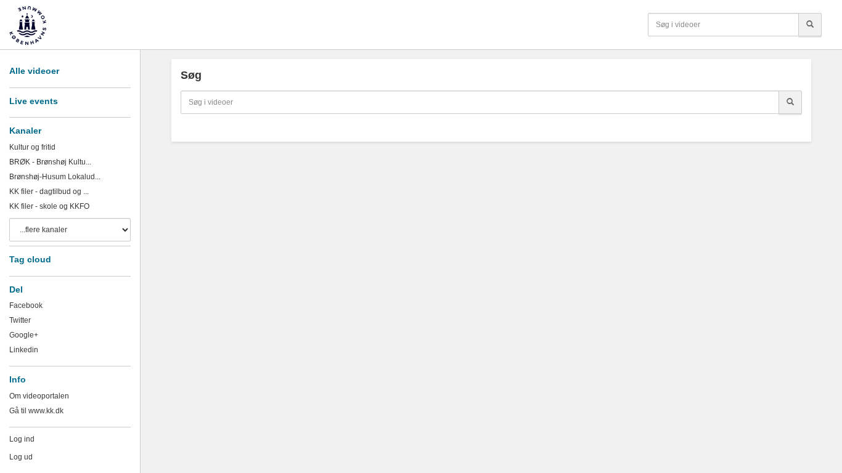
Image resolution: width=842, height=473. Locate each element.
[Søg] (810, 24)
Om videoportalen (39, 396)
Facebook (26, 305)
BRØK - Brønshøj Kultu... (50, 162)
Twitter (20, 320)
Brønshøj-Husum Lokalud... (54, 176)
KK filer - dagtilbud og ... (49, 191)
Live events (33, 101)
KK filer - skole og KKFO (49, 206)
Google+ (23, 335)
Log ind (22, 439)
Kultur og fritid (32, 147)
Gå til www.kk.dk (36, 410)
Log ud (21, 457)
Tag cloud (30, 259)
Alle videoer (34, 71)
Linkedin (23, 350)
